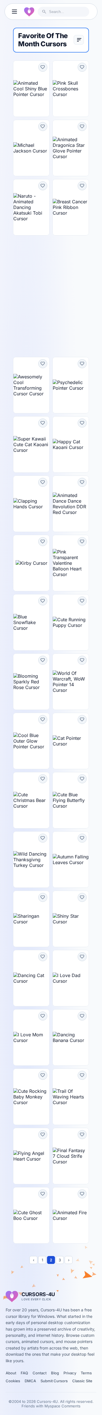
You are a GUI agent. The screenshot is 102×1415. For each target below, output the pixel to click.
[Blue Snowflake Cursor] (31, 622)
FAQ (24, 1373)
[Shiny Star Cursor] (70, 919)
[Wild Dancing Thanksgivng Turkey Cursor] (31, 859)
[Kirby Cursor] (31, 563)
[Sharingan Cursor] (31, 919)
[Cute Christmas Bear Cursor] (31, 800)
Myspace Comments (62, 1406)
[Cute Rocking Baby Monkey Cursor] (31, 1097)
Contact (39, 1373)
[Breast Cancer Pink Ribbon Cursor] (70, 207)
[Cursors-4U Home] (29, 11)
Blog (55, 1373)
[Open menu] (14, 11)
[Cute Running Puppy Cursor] (70, 622)
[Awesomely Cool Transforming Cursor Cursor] (31, 385)
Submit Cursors (54, 1381)
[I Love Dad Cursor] (70, 978)
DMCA (30, 1381)
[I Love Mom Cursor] (31, 1037)
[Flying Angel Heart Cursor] (31, 1156)
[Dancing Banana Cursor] (70, 1037)
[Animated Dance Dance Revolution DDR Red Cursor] (70, 504)
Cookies (13, 1381)
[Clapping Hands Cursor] (31, 504)
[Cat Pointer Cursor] (70, 741)
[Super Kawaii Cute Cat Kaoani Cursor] (31, 444)
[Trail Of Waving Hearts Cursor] (70, 1097)
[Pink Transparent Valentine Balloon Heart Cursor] (70, 563)
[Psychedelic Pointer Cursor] (70, 385)
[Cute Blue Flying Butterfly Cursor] (70, 800)
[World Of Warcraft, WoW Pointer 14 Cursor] (70, 681)
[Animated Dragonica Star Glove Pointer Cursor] (70, 148)
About (11, 1373)
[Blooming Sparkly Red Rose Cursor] (31, 681)
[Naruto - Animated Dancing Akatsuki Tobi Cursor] (31, 207)
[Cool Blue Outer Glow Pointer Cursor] (31, 741)
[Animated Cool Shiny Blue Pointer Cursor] (31, 88)
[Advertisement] (51, 296)
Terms (86, 1373)
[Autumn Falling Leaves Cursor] (70, 859)
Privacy (69, 1373)
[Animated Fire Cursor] (70, 1215)
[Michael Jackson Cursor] (31, 148)
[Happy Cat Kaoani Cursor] (70, 444)
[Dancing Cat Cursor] (31, 978)
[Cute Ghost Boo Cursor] (31, 1215)
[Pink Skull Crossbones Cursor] (70, 88)
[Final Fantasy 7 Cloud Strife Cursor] (70, 1156)
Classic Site (82, 1381)
